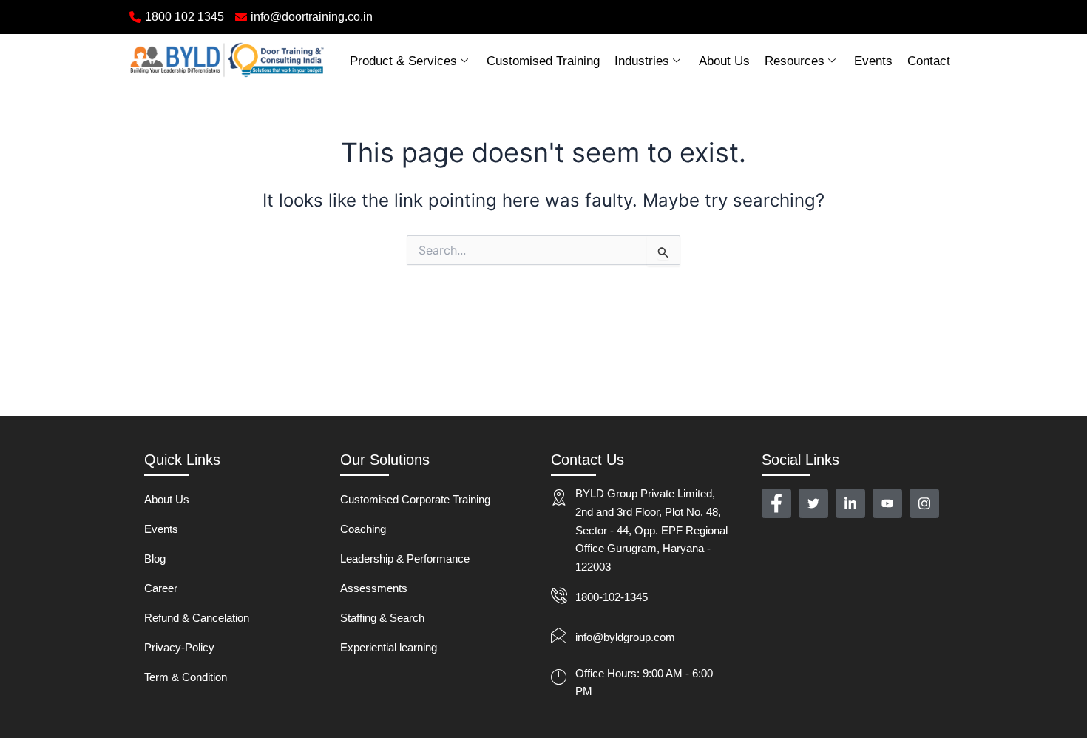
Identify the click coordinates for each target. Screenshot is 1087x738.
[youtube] (887, 503)
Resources (794, 61)
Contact (928, 61)
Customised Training (543, 61)
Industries (641, 61)
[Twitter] (813, 503)
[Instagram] (924, 503)
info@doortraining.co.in (312, 16)
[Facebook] (776, 503)
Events (873, 61)
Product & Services (403, 61)
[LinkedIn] (850, 503)
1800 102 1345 (184, 16)
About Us (724, 61)
